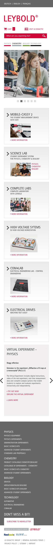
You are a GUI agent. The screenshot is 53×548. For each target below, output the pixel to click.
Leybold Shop (35, 529)
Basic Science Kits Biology (15, 489)
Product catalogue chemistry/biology (21, 462)
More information (19, 140)
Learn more (13, 400)
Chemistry (36, 166)
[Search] (44, 35)
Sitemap (23, 543)
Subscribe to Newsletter (19, 521)
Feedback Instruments (9, 534)
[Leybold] (21, 9)
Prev (2, 380)
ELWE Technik (21, 534)
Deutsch (7, 4)
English (17, 4)
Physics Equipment (12, 435)
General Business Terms (33, 540)
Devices (7, 482)
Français (27, 4)
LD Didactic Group (12, 540)
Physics (35, 164)
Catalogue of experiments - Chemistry (20, 466)
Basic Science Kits (12, 446)
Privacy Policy (10, 543)
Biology (35, 169)
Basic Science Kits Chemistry (16, 469)
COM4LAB (8, 508)
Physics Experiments (13, 439)
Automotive (9, 501)
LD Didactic (16, 529)
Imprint (32, 543)
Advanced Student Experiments (17, 450)
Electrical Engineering (14, 505)
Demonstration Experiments (16, 443)
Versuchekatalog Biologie (15, 485)
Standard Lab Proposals (15, 453)
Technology (11, 497)
